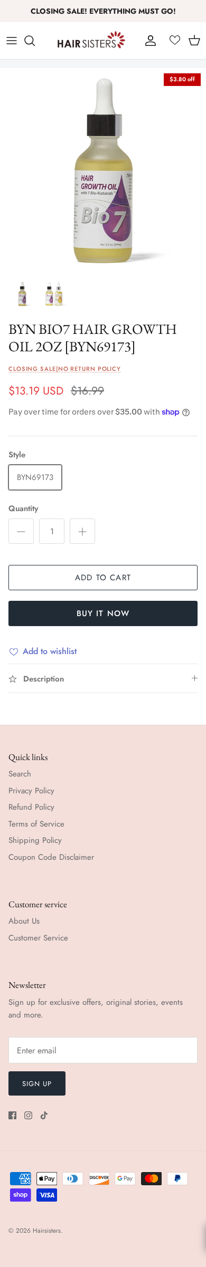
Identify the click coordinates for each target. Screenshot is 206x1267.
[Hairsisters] (91, 40)
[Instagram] (28, 1115)
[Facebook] (12, 1115)
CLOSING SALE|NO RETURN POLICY (64, 368)
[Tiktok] (44, 1115)
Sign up (37, 1084)
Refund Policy (31, 807)
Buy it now (103, 613)
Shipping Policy (35, 840)
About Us (24, 921)
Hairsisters (47, 1230)
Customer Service (38, 938)
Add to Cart (103, 577)
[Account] (148, 40)
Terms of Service (36, 824)
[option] (103, 171)
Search (19, 774)
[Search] (34, 40)
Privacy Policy (31, 790)
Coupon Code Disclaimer (51, 857)
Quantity (23, 508)
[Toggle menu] (11, 40)
